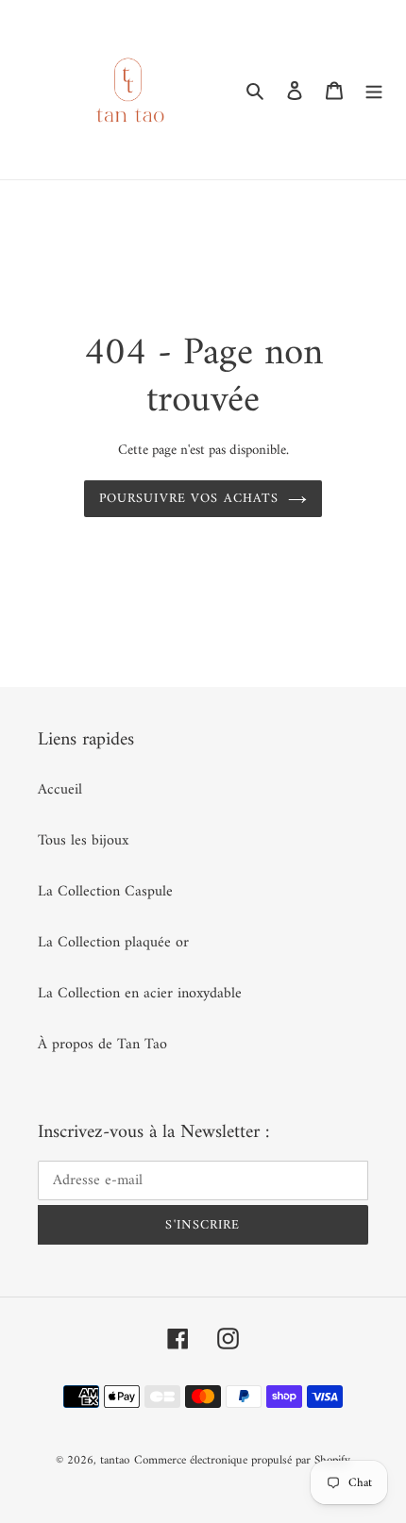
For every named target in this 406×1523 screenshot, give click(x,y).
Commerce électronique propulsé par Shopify (242, 1460)
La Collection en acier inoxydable (140, 993)
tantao (114, 1460)
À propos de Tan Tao (102, 1044)
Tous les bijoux (83, 841)
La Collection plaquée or (113, 942)
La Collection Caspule (105, 892)
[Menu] (374, 89)
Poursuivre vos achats (189, 498)
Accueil (60, 790)
